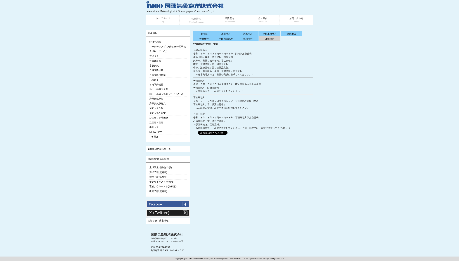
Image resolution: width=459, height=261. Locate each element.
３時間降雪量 (156, 84)
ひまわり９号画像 (158, 117)
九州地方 (247, 39)
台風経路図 (155, 60)
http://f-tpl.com (278, 259)
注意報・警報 (156, 122)
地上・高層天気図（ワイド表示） (166, 94)
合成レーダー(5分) (158, 51)
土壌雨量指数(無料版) (160, 167)
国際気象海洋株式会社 (167, 234)
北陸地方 (291, 33)
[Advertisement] (270, 7)
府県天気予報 (156, 98)
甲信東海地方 (270, 33)
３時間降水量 (156, 70)
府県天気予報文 (157, 103)
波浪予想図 (155, 41)
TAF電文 (153, 136)
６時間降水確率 (157, 75)
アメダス (154, 56)
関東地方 (247, 33)
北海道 (204, 33)
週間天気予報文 (157, 113)
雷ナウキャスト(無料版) (161, 181)
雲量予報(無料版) (158, 177)
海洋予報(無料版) (158, 172)
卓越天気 (154, 65)
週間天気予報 (156, 108)
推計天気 (154, 127)
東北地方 (226, 33)
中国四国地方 (226, 39)
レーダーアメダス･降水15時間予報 (167, 46)
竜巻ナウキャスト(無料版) (162, 186)
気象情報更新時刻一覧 (159, 149)
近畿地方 (204, 39)
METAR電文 (155, 132)
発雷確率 (154, 79)
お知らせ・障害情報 (158, 220)
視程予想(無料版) (158, 191)
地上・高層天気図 (158, 89)
